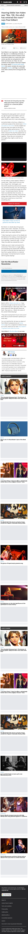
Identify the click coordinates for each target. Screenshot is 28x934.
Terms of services (17, 275)
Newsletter (24, 48)
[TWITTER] (9, 355)
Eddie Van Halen (13, 131)
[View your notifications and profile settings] (17, 2)
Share (5, 48)
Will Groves (9, 23)
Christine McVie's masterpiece (14, 5)
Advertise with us (6, 915)
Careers (3, 921)
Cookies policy (5, 912)
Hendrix (9, 68)
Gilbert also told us (14, 303)
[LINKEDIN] (11, 355)
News (3, 23)
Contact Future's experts (7, 903)
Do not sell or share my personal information (12, 923)
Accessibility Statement (7, 918)
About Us (4, 900)
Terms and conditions (7, 906)
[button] (2, 2)
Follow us (16, 48)
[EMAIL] (16, 355)
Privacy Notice (19, 276)
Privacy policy (5, 909)
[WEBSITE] (13, 355)
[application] (14, 151)
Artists (3, 9)
